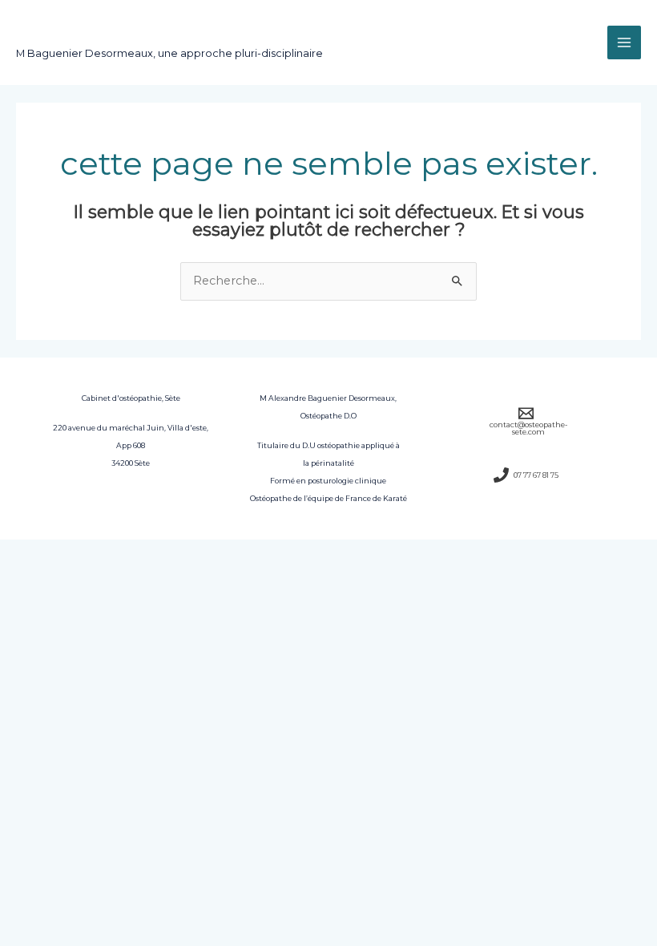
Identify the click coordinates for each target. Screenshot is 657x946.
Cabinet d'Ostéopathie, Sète (166, 34)
